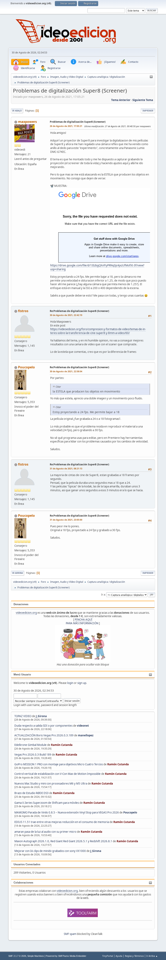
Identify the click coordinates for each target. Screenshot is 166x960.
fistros (23, 311)
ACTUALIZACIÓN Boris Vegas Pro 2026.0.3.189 (43, 735)
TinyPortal (107, 955)
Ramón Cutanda (61, 745)
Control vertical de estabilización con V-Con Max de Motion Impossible (57, 774)
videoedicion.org (26, 612)
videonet (83, 725)
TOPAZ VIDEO (22, 716)
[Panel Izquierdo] (151, 77)
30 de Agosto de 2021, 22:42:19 (66, 315)
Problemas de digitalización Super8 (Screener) (77, 121)
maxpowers (27, 121)
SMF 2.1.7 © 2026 (17, 956)
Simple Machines (35, 956)
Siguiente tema (142, 100)
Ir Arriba (17, 572)
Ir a (103, 594)
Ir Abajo (17, 110)
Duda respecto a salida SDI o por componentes (43, 725)
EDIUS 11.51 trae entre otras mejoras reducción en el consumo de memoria (61, 822)
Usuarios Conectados (27, 864)
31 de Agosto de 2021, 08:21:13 (66, 468)
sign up (81, 683)
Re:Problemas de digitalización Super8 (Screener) (79, 311)
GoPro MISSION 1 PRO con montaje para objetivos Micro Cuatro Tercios (58, 764)
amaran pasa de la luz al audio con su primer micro (45, 831)
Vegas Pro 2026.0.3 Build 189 (32, 754)
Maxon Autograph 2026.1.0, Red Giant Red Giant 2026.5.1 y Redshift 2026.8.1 (63, 841)
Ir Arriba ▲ (152, 955)
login (70, 683)
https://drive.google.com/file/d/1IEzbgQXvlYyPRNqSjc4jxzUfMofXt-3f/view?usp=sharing (97, 267)
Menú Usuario (22, 674)
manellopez (86, 735)
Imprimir (148, 110)
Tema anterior (120, 100)
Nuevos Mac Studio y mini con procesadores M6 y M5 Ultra (50, 783)
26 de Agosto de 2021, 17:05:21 (66, 126)
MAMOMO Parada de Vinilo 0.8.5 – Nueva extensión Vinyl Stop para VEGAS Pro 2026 (66, 812)
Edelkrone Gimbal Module (30, 745)
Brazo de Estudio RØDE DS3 (31, 793)
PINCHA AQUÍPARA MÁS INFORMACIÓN (82, 621)
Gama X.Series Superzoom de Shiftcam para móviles (46, 803)
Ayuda (119, 955)
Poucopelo (130, 812)
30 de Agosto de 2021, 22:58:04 (66, 371)
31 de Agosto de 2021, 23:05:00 (66, 519)
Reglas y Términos (134, 955)
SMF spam (70, 934)
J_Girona (41, 716)
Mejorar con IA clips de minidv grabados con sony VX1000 (50, 851)
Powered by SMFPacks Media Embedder (66, 956)
